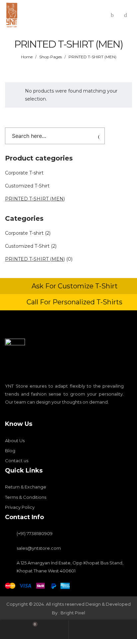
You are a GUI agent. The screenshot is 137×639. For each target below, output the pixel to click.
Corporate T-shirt (24, 173)
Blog (10, 450)
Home (27, 56)
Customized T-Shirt (27, 186)
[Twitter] (30, 415)
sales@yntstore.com (39, 548)
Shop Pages (50, 56)
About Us (15, 440)
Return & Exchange (25, 486)
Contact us (16, 460)
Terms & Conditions (25, 497)
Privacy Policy (20, 507)
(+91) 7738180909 (35, 533)
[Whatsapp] (41, 415)
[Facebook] (7, 415)
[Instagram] (18, 415)
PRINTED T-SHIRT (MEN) (35, 199)
